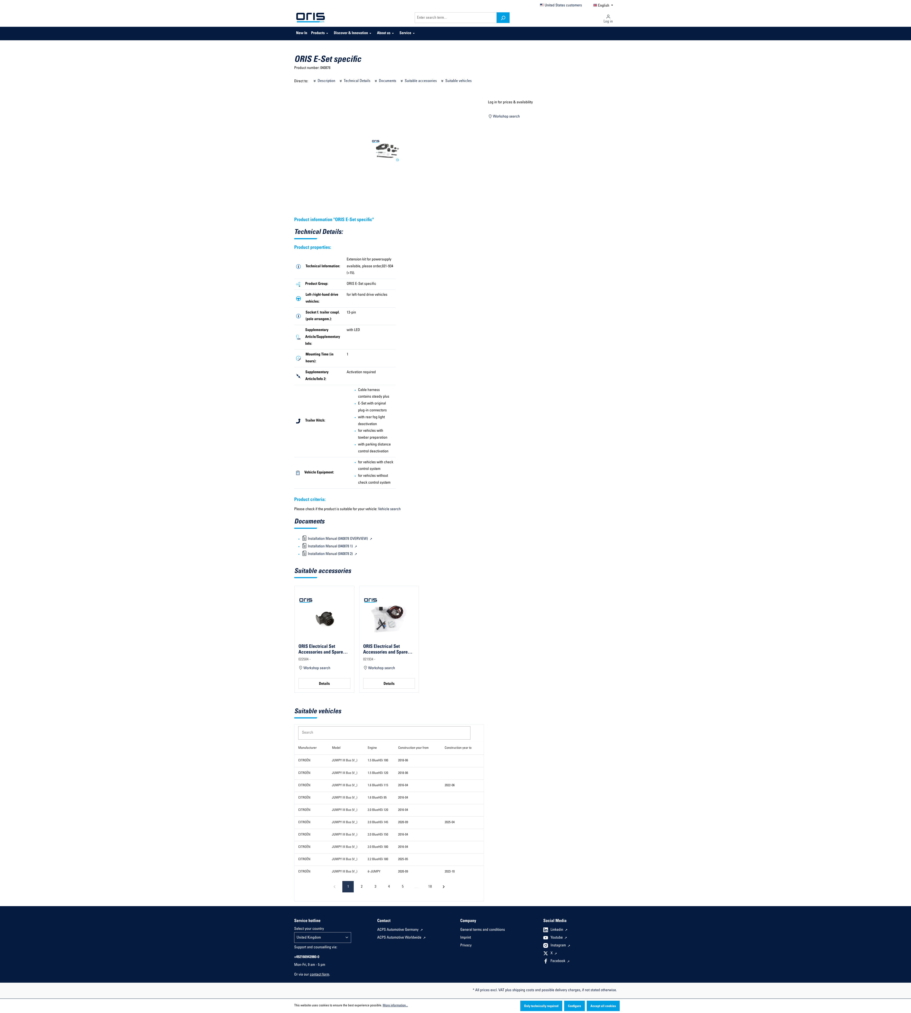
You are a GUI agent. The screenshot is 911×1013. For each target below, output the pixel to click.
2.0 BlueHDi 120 (378, 810)
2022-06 (450, 785)
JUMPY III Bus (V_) (344, 760)
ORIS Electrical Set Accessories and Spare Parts (320, 649)
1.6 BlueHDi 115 (378, 785)
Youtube (557, 938)
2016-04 (403, 785)
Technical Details (356, 81)
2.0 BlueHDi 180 (378, 847)
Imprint (465, 938)
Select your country (309, 929)
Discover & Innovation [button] (351, 33)
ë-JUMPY (374, 871)
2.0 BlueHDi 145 (378, 822)
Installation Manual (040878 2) (330, 554)
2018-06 (403, 760)
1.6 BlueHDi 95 (377, 797)
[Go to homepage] (310, 18)
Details (324, 684)
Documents (387, 81)
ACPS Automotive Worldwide (399, 938)
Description (326, 81)
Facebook (558, 961)
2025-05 (403, 859)
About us (383, 33)
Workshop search (506, 117)
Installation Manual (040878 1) (330, 547)
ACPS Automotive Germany (398, 930)
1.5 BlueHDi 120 (378, 773)
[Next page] (443, 886)
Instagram (559, 946)
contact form (319, 975)
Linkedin (557, 930)
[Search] (503, 17)
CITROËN (304, 760)
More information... (395, 1005)
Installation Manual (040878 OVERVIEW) (338, 539)
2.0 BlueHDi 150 (378, 834)
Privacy (466, 946)
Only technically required (541, 1006)
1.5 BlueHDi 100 (378, 760)
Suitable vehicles (458, 81)
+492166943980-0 (306, 957)
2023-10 (450, 871)
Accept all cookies (603, 1006)
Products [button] (318, 33)
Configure (574, 1006)
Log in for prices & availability (510, 102)
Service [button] (405, 33)
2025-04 (450, 822)
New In (301, 33)
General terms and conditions (482, 930)
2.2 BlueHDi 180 (378, 859)
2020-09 (403, 822)
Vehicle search (389, 509)
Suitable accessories (420, 81)
